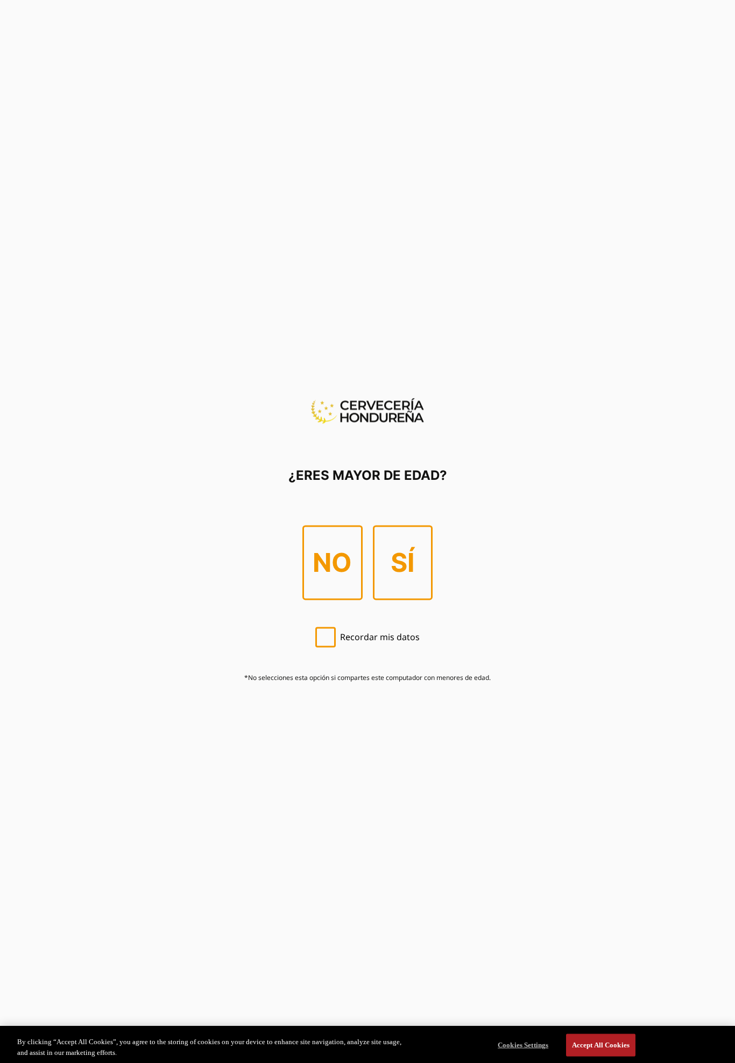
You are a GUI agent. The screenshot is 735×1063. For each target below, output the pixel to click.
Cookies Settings (523, 1045)
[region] (367, 1044)
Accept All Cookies (601, 1045)
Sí (402, 562)
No (332, 562)
